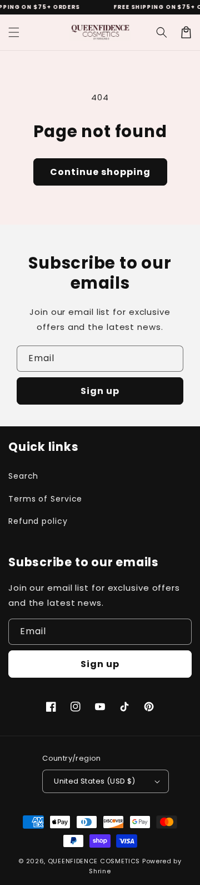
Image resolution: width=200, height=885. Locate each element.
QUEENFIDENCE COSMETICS (94, 861)
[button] (14, 32)
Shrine (100, 871)
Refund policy (38, 521)
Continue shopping (100, 172)
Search (23, 476)
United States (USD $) (94, 781)
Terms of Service (45, 498)
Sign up (100, 391)
